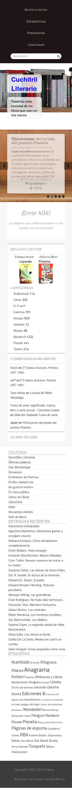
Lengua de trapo (30, 704)
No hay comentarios (38, 179)
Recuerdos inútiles (20, 511)
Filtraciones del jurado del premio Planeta (33, 140)
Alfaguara (48, 662)
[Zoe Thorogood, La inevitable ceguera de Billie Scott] (46, 282)
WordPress (57, 779)
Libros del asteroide (51, 704)
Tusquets (37, 746)
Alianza (17, 670)
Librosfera (15, 501)
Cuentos (19, 312)
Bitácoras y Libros (48, 676)
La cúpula (46, 699)
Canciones (36, 45)
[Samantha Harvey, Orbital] (25, 282)
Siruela (53, 740)
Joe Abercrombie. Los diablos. (28, 619)
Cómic (17, 299)
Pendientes (36, 33)
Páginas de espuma (29, 728)
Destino (53, 687)
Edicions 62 (52, 694)
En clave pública (18, 492)
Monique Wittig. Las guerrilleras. (29, 594)
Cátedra (55, 681)
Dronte (16, 693)
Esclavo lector (36, 10)
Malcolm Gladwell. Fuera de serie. (36, 414)
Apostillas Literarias (21, 457)
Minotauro (16, 710)
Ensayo (18, 318)
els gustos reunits (20, 487)
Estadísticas (36, 21)
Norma (46, 710)
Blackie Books (19, 682)
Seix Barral (41, 740)
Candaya (45, 682)
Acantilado (20, 662)
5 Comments (38, 183)
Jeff (13, 380)
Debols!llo (40, 687)
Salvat (15, 740)
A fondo (35, 663)
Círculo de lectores (22, 687)
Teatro (18, 349)
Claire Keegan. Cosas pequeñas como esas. (37, 649)
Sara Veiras (17, 392)
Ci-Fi (16, 305)
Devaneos (15, 472)
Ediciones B (33, 693)
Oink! (11, 506)
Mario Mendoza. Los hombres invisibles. (35, 614)
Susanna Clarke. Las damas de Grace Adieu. (37, 570)
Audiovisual (21, 293)
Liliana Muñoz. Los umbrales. (27, 609)
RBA (24, 734)
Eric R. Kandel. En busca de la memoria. (34, 575)
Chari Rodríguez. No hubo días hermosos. (35, 599)
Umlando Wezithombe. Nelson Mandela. (35, 555)
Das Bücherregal (19, 467)
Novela (18, 336)
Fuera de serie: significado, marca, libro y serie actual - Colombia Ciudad (34, 407)
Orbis (27, 716)
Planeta (30, 721)
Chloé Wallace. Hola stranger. (27, 550)
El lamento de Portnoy (23, 477)
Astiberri (18, 676)
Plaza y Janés (43, 722)
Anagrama (37, 669)
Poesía (18, 342)
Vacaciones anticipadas (23, 526)
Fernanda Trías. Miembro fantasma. (32, 604)
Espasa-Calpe (17, 699)
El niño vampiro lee (20, 482)
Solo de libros (17, 516)
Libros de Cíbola (18, 497)
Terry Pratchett (19, 747)
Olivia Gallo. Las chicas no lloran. (29, 634)
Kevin (14, 367)
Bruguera (35, 682)
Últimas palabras (19, 462)
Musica (18, 330)
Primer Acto (56, 722)
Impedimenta (32, 699)
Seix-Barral (27, 741)
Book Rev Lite (23, 779)
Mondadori (32, 709)
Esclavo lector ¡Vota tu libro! (36, 256)
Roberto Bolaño (38, 735)
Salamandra (55, 735)
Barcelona (30, 677)
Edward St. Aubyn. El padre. (26, 580)
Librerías (19, 324)
